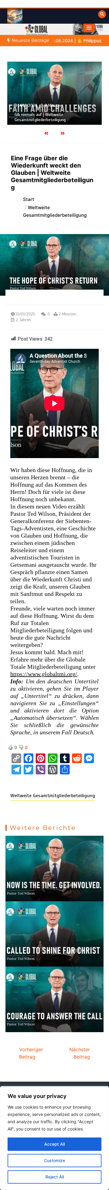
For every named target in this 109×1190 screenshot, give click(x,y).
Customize (54, 1160)
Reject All (54, 1176)
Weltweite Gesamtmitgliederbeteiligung (52, 796)
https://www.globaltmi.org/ (43, 674)
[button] (89, 28)
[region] (54, 1138)
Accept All (54, 1144)
